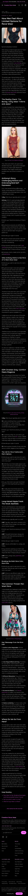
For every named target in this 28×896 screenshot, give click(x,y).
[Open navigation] (2, 5)
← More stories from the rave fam (14, 808)
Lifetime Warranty (19, 850)
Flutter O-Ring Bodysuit (16, 638)
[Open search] (19, 5)
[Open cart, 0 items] (25, 5)
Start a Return (5, 873)
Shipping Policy (5, 883)
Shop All (4, 848)
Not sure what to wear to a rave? (12, 799)
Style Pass (17, 868)
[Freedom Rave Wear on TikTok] (6, 837)
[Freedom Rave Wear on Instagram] (3, 837)
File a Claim (4, 875)
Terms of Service (12, 881)
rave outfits (5, 602)
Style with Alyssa (19, 864)
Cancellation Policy (12, 883)
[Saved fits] (22, 5)
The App (17, 873)
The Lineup (17, 843)
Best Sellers (4, 843)
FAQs (3, 866)
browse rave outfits (11, 92)
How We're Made (19, 853)
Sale (3, 850)
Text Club (17, 871)
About (16, 846)
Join (23, 832)
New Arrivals (5, 846)
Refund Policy (19, 881)
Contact (4, 868)
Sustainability (18, 848)
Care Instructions (6, 871)
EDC (16, 436)
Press (16, 855)
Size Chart (4, 864)
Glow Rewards (18, 861)
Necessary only (10, 893)
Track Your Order (6, 861)
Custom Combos (19, 866)
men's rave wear (20, 308)
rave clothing (17, 63)
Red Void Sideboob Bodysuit (16, 160)
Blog (6, 11)
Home (3, 11)
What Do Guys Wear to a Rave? (11, 801)
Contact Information (21, 883)
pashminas (7, 254)
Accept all (19, 893)
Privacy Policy (4, 881)
